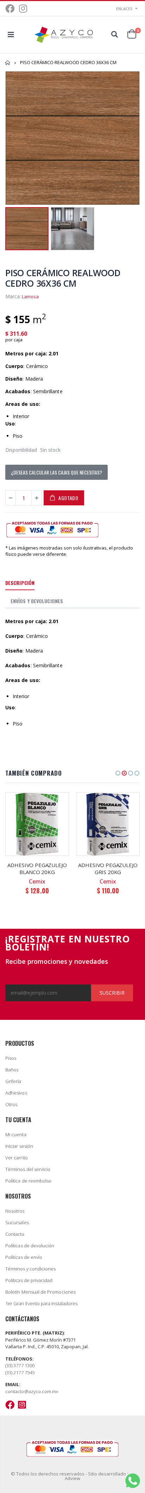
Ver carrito (16, 1157)
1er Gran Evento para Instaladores (41, 1303)
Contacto (15, 1234)
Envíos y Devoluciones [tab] (37, 601)
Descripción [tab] (19, 582)
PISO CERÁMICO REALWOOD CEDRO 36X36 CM (63, 278)
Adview (72, 1478)
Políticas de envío (23, 1257)
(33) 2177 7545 (19, 1372)
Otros (11, 1104)
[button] (118, 773)
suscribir (112, 992)
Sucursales (17, 1222)
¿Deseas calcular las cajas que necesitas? (56, 472)
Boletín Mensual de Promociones (40, 1292)
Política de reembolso (28, 1181)
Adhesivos (16, 1093)
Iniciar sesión (19, 1146)
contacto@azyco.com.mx (31, 1391)
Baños (11, 1069)
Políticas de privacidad (29, 1280)
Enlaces (124, 8)
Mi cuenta (15, 1134)
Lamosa (30, 296)
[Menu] (11, 34)
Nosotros (15, 1211)
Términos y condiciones (30, 1269)
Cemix (37, 881)
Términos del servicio (27, 1169)
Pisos (10, 1058)
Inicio (8, 62)
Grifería (13, 1081)
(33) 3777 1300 (19, 1365)
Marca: (13, 296)
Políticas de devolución (30, 1245)
